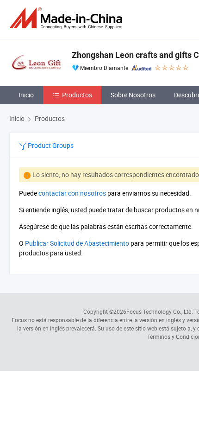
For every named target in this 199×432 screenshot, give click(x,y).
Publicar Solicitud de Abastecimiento (77, 243)
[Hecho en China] (67, 18)
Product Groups (50, 145)
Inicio (26, 94)
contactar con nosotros (72, 193)
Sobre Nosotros (133, 94)
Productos (77, 94)
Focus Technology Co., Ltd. (159, 311)
